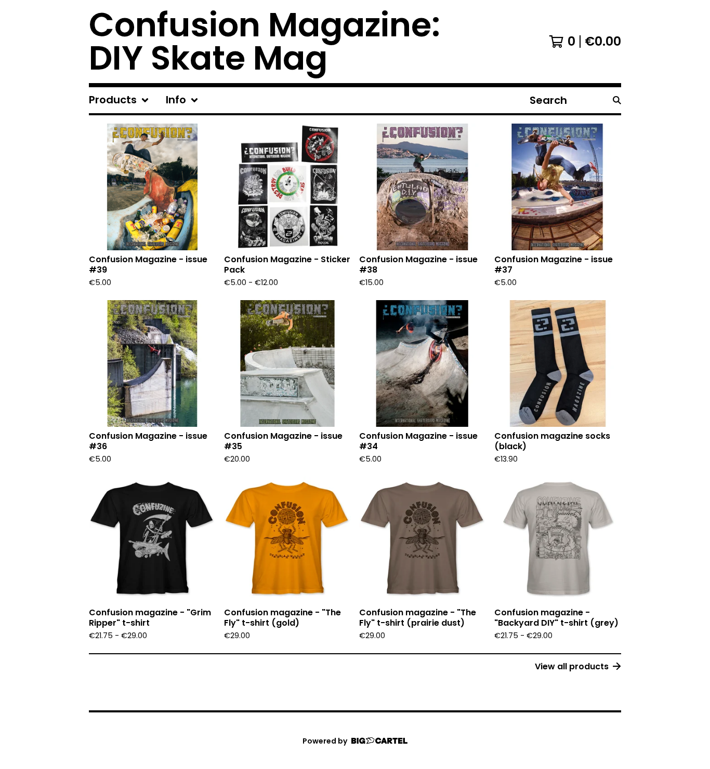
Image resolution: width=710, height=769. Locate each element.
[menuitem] (119, 100)
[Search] (617, 100)
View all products (572, 666)
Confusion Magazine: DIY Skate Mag (264, 41)
